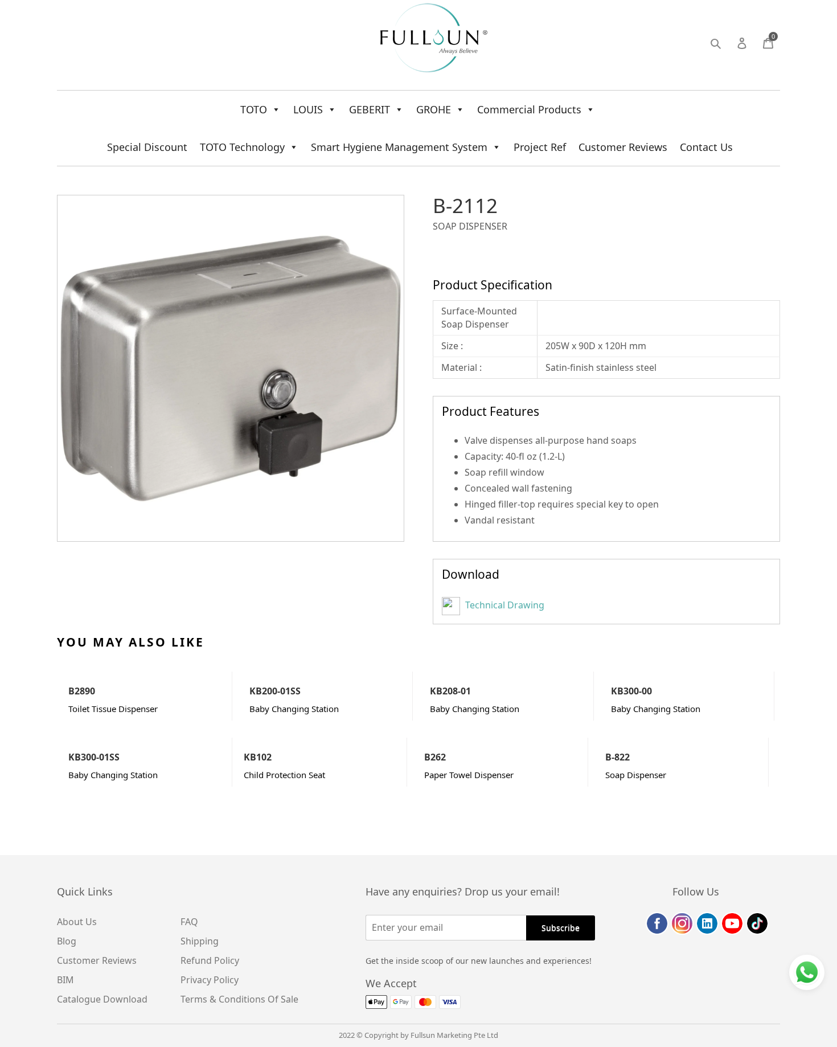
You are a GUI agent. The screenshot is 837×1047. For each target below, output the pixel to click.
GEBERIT (369, 109)
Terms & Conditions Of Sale (239, 999)
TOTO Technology (242, 147)
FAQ (189, 921)
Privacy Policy (209, 980)
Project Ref (540, 147)
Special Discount (147, 147)
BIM (65, 980)
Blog (66, 941)
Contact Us (706, 147)
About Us (77, 921)
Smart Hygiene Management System (399, 147)
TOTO (253, 109)
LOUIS (308, 109)
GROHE (433, 109)
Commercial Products (529, 109)
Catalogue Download (102, 999)
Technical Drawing (503, 605)
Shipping (199, 941)
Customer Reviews (622, 147)
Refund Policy (209, 960)
